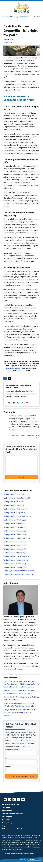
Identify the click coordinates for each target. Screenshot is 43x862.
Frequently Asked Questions (12, 813)
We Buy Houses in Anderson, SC (15, 542)
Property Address (12, 749)
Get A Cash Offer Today (10, 17)
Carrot (34, 853)
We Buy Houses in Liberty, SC (14, 523)
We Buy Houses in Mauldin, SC (14, 545)
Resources (6, 820)
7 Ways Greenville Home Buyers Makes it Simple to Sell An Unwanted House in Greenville (19, 713)
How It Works (7, 811)
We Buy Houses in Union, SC (14, 494)
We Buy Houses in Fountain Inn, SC (16, 498)
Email (8, 766)
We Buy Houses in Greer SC (13, 501)
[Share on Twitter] (9, 378)
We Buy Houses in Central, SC (14, 520)
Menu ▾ (37, 16)
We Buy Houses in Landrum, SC (15, 531)
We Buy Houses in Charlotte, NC (15, 560)
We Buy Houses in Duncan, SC (14, 549)
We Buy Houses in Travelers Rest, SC (17, 516)
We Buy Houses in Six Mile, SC (14, 527)
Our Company (24, 17)
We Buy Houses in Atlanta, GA (14, 567)
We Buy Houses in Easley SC (14, 505)
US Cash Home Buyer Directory (13, 829)
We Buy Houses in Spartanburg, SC (16, 556)
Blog (3, 826)
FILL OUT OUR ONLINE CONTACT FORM (21, 367)
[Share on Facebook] (5, 378)
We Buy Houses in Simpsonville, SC (16, 538)
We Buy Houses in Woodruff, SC (15, 553)
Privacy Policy (7, 823)
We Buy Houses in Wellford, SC (15, 534)
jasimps (9, 42)
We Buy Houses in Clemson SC (15, 509)
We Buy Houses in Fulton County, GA (19, 574)
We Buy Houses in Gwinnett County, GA (20, 570)
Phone (8, 758)
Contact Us (6, 807)
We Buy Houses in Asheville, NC (15, 564)
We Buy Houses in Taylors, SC (14, 512)
